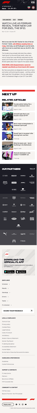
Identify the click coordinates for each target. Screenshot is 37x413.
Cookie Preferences (8, 382)
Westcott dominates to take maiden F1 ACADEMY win (22, 158)
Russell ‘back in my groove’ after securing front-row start (23, 138)
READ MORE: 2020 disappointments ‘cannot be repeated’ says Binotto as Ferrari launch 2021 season (16, 67)
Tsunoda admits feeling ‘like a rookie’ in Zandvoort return (22, 109)
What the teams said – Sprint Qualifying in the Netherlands (22, 148)
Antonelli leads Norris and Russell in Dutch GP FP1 (21, 119)
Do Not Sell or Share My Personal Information (15, 370)
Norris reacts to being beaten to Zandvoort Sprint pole (22, 129)
